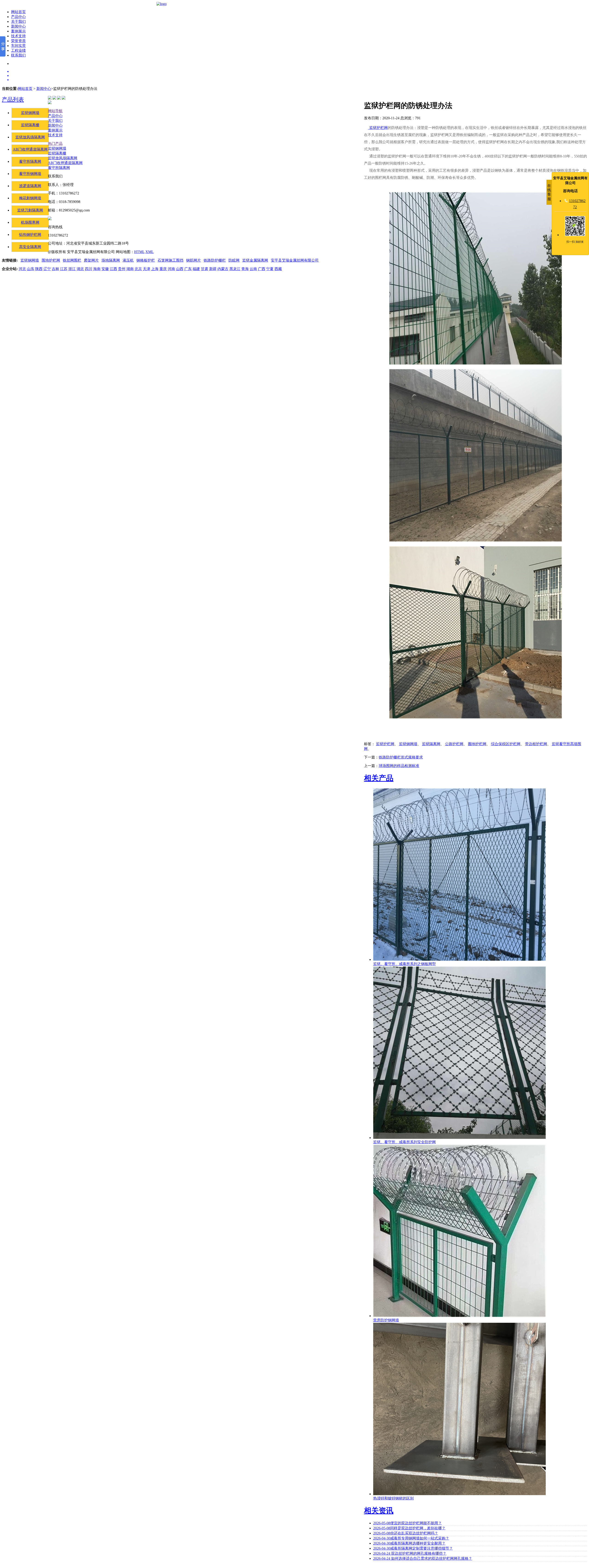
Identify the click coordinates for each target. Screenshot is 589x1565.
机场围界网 (30, 222)
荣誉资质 (18, 41)
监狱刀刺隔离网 (30, 210)
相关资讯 (378, 1510)
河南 (171, 269)
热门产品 (55, 143)
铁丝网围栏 (72, 260)
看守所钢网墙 (30, 174)
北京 (138, 269)
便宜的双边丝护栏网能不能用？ (407, 1523)
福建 (196, 269)
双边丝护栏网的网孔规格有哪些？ (409, 1553)
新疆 (213, 269)
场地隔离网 (110, 260)
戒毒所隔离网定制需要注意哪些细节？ (413, 1548)
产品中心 (18, 17)
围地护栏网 (51, 260)
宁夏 (270, 269)
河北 (22, 269)
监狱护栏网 (378, 128)
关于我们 (18, 21)
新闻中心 (18, 26)
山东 (30, 269)
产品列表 (13, 100)
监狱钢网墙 (30, 113)
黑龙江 (234, 269)
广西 (261, 269)
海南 (97, 269)
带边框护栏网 (536, 744)
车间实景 (18, 46)
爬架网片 (91, 260)
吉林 (55, 269)
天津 (146, 269)
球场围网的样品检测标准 (399, 766)
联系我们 (18, 55)
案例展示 (18, 31)
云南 (253, 269)
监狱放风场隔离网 (30, 137)
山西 (179, 269)
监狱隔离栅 (30, 125)
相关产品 (378, 778)
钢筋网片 (193, 260)
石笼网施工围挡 (170, 260)
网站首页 (18, 12)
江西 (113, 269)
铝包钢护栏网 (30, 235)
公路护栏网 (454, 744)
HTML (139, 252)
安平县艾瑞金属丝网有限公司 (295, 260)
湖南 (130, 269)
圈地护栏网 (477, 744)
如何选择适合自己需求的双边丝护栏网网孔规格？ (422, 1558)
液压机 (128, 260)
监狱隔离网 (431, 744)
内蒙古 (222, 269)
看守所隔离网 (30, 161)
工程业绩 (18, 50)
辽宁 (47, 269)
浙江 (72, 269)
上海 (155, 269)
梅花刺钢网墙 (30, 198)
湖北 (80, 269)
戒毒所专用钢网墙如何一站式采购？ (411, 1538)
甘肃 (204, 269)
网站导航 (55, 111)
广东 (188, 269)
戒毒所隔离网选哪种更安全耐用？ (409, 1543)
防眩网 (234, 260)
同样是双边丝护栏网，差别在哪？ (409, 1528)
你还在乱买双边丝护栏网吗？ (405, 1533)
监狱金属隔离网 (255, 260)
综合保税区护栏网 (505, 744)
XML (149, 252)
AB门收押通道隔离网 (30, 149)
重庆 (163, 269)
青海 (245, 269)
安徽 (105, 269)
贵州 (121, 269)
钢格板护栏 (145, 260)
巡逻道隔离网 (30, 186)
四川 (88, 269)
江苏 (63, 269)
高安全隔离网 (30, 247)
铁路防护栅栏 (215, 260)
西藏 (278, 269)
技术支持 (18, 36)
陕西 (39, 269)
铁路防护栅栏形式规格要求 (401, 757)
